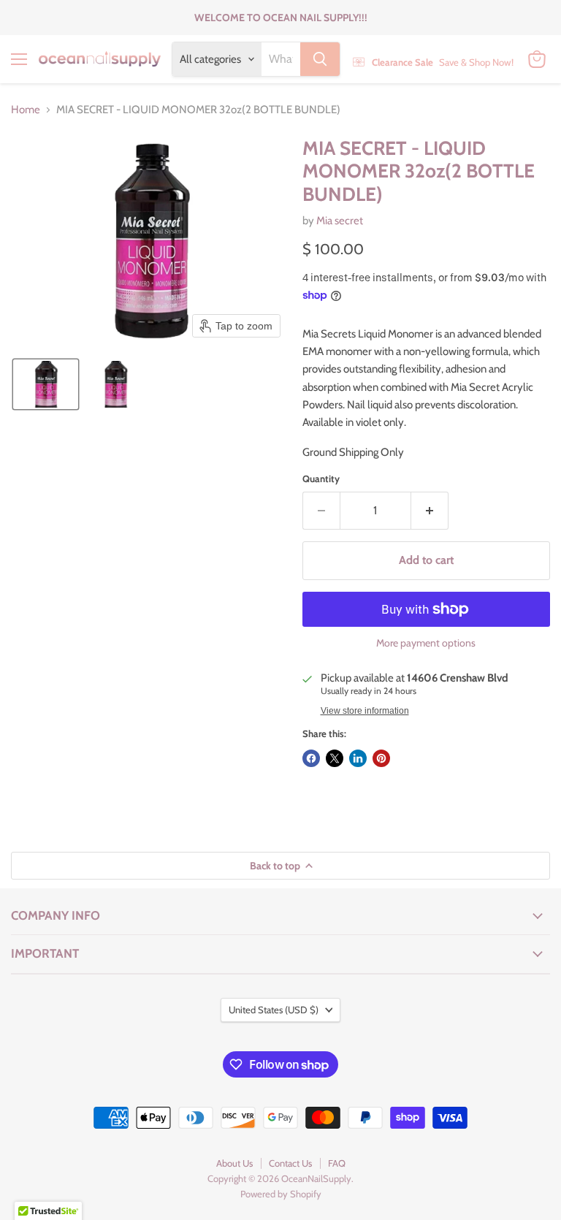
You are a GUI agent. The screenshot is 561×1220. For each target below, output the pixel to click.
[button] (45, 384)
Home (25, 110)
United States (273, 1009)
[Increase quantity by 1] (430, 511)
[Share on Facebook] (311, 758)
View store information (365, 711)
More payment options (426, 643)
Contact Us (290, 1163)
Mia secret (339, 220)
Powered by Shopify (280, 1194)
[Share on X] (334, 758)
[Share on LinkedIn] (358, 758)
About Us (234, 1163)
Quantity (321, 478)
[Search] (320, 59)
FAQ (337, 1163)
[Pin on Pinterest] (381, 758)
